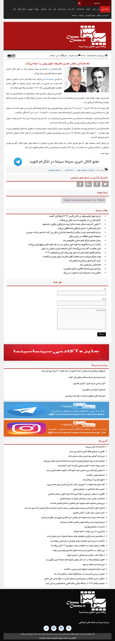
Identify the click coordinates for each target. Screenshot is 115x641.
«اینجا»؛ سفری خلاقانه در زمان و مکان (85, 236)
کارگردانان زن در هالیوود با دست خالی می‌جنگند (80, 220)
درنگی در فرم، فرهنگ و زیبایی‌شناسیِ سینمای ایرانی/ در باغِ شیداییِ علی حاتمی (74, 578)
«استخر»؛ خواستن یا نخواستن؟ (93, 389)
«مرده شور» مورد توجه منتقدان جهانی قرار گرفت (86, 377)
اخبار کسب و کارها (103, 15)
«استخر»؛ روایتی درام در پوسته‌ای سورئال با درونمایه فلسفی (82, 498)
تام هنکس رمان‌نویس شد (90, 265)
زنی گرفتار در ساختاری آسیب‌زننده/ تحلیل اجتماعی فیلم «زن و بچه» (79, 550)
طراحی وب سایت (70, 638)
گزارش (88, 9)
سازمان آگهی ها (90, 15)
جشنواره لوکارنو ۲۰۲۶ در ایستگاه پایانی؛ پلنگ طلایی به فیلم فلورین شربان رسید (75, 583)
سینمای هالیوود (54, 170)
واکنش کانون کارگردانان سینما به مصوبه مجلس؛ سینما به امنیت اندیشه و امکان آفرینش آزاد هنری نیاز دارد (64, 508)
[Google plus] (88, 184)
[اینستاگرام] (61, 628)
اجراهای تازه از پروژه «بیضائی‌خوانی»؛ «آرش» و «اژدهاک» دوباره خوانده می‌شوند (74, 461)
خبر (98, 9)
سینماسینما (50, 79)
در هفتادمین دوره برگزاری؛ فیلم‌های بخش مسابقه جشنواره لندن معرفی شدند (76, 536)
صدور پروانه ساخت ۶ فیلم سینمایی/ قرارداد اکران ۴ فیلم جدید (81, 465)
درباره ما (81, 15)
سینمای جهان (62, 9)
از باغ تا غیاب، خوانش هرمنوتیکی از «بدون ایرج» (86, 555)
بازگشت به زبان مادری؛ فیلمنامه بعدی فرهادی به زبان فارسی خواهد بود (77, 541)
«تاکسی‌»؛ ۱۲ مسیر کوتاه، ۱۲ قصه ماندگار (89, 531)
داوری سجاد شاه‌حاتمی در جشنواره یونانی (89, 489)
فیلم (49, 9)
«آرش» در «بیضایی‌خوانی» (94, 526)
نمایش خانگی (22, 9)
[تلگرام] (46, 628)
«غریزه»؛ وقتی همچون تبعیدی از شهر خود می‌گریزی (85, 396)
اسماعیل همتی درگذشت (95, 475)
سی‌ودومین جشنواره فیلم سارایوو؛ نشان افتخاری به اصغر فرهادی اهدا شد (77, 503)
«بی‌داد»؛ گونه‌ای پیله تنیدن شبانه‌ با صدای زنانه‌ (86, 456)
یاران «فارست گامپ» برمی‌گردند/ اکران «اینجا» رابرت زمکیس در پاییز (71, 248)
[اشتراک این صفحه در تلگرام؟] (80, 184)
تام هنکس (69, 170)
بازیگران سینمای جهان (86, 170)
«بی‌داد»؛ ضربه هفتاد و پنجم (94, 564)
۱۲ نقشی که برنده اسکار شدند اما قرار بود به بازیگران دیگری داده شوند (71, 224)
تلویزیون (30, 9)
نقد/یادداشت (80, 9)
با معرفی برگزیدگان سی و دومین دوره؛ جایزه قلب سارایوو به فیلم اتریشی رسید (75, 470)
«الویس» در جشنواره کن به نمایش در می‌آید (82, 273)
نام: (104, 288)
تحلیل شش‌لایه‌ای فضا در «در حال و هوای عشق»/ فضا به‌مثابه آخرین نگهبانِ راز (75, 559)
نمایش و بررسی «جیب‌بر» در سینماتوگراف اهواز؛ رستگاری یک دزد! (79, 574)
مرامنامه (74, 15)
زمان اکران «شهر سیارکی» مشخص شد (85, 261)
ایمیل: (104, 299)
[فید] (68, 628)
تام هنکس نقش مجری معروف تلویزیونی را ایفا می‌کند (57, 63)
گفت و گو (71, 9)
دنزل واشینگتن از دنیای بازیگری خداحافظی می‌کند (79, 228)
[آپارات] (53, 628)
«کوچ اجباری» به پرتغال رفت (94, 479)
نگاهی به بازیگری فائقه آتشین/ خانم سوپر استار (87, 451)
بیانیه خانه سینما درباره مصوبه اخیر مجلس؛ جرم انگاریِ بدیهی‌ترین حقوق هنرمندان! (73, 517)
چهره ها (37, 9)
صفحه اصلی (105, 9)
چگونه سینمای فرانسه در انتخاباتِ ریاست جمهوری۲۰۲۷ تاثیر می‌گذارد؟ (78, 545)
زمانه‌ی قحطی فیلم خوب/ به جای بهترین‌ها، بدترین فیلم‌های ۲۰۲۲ (73, 253)
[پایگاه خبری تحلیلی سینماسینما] (57, 37)
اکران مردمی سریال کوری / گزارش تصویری (89, 383)
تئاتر (14, 9)
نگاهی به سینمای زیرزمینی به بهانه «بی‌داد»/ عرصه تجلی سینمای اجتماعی (76, 494)
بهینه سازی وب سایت (54, 638)
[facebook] (96, 184)
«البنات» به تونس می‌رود (95, 447)
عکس (54, 9)
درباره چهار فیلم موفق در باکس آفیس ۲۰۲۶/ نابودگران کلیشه (75, 216)
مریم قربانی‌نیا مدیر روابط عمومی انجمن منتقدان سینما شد (82, 522)
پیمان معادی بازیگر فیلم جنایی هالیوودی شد (82, 240)
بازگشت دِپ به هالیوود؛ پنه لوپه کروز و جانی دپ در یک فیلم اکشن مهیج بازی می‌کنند (64, 244)
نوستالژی (43, 9)
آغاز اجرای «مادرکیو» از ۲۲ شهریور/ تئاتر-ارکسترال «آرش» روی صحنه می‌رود (76, 484)
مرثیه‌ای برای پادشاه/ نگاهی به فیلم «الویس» (82, 269)
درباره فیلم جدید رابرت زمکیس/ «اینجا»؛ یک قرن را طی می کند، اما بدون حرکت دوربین (63, 232)
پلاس (93, 9)
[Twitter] (105, 184)
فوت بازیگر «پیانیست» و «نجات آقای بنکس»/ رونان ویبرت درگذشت (72, 257)
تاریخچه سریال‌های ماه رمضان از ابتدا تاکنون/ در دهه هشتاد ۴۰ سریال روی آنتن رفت (73, 371)
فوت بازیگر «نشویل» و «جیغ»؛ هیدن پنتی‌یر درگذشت (84, 569)
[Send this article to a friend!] (13, 55)
